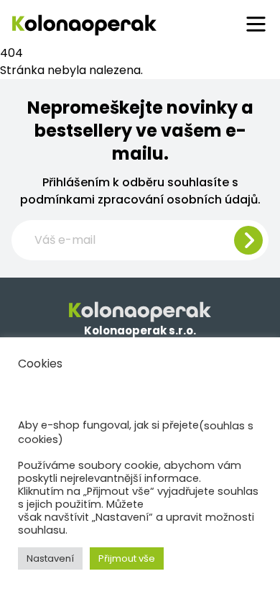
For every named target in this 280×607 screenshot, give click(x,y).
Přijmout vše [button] (126, 558)
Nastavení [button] (50, 558)
